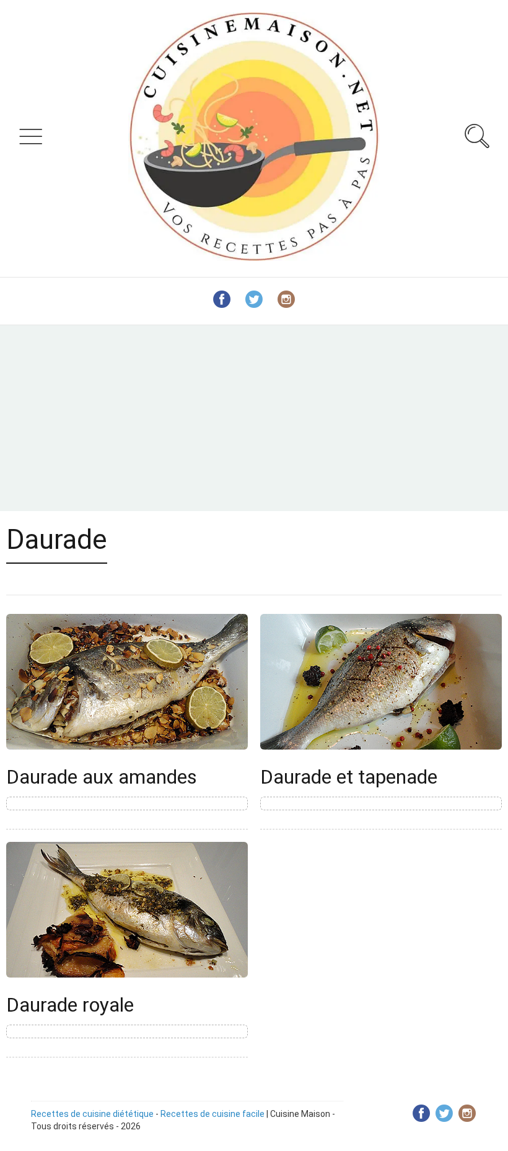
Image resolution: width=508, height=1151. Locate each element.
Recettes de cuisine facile (212, 1114)
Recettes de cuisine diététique (92, 1114)
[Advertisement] (254, 418)
